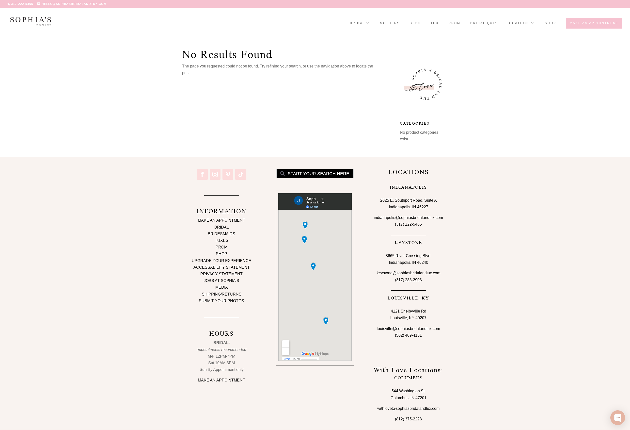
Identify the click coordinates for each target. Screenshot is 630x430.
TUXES (221, 240)
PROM (454, 23)
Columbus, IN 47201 (408, 398)
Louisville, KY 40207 (408, 318)
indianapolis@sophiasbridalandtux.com (408, 217)
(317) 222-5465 (408, 224)
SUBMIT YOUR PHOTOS (221, 301)
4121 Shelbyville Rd (408, 311)
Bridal (357, 23)
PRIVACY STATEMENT (221, 274)
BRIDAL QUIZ (483, 23)
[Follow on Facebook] (202, 174)
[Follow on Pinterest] (227, 174)
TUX (435, 23)
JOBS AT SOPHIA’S (221, 281)
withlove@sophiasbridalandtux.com (408, 408)
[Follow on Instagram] (215, 174)
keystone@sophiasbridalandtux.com (408, 273)
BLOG (415, 23)
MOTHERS (390, 23)
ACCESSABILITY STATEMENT (221, 267)
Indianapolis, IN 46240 (408, 262)
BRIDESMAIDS (221, 234)
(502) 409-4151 (408, 335)
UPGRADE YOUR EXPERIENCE (221, 261)
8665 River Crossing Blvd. (408, 256)
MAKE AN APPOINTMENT (221, 220)
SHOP (550, 23)
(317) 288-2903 (408, 280)
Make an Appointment (594, 23)
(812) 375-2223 (408, 419)
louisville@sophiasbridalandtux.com (408, 329)
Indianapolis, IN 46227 (408, 207)
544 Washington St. (408, 391)
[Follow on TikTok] (240, 174)
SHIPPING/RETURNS (221, 294)
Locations (518, 23)
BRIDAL (221, 227)
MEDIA (221, 287)
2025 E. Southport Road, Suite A (408, 200)
